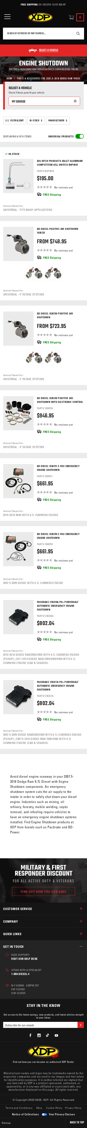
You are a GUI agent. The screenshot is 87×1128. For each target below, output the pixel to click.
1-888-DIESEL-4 (20, 974)
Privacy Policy (73, 1107)
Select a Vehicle (48, 50)
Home (10, 78)
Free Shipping (29, 4)
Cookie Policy (54, 1107)
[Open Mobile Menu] (7, 17)
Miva (39, 1107)
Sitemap (6, 1122)
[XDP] (40, 17)
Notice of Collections (25, 1114)
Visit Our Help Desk (24, 958)
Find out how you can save (43, 891)
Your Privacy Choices (61, 1114)
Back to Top (77, 1122)
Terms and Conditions (18, 1107)
